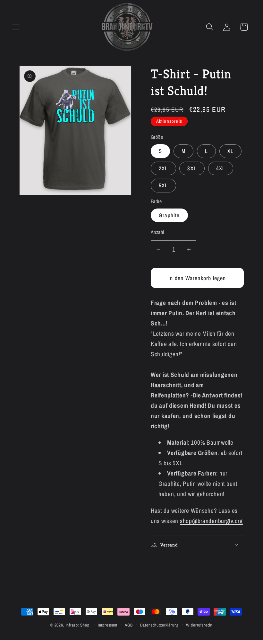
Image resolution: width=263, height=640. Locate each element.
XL (230, 151)
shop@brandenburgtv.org (211, 521)
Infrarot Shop (77, 625)
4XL (220, 168)
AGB (129, 625)
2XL (163, 168)
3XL (192, 168)
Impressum (107, 625)
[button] (16, 27)
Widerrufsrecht (199, 625)
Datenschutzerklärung (159, 625)
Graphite (169, 215)
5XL (163, 185)
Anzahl (157, 232)
